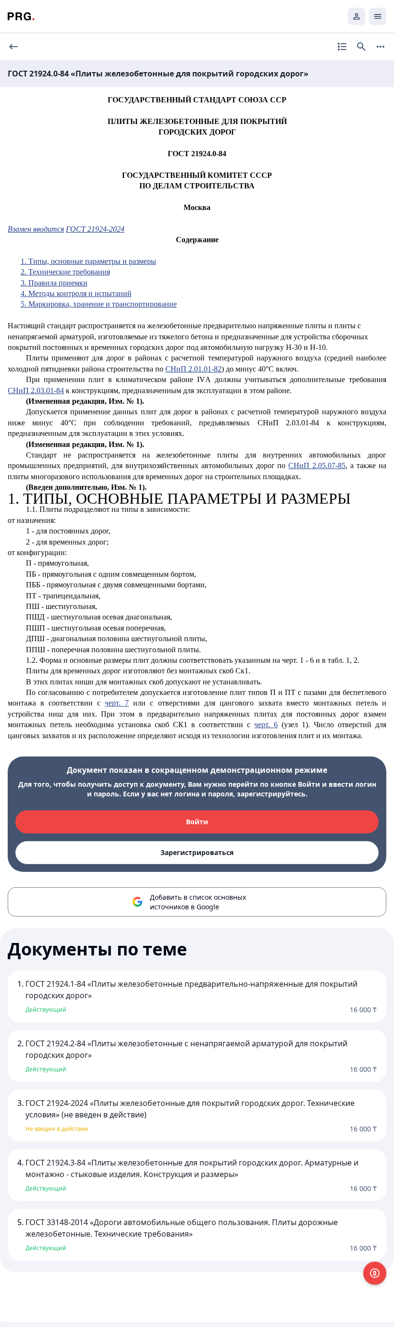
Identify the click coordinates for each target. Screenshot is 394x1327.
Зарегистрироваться (197, 852)
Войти (197, 821)
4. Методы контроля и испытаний (76, 293)
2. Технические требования (65, 272)
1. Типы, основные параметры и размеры (88, 261)
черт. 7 (117, 703)
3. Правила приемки (54, 283)
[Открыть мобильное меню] (377, 16)
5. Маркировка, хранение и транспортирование (99, 304)
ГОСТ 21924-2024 (95, 229)
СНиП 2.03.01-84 (36, 390)
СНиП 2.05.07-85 (316, 465)
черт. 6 (266, 724)
